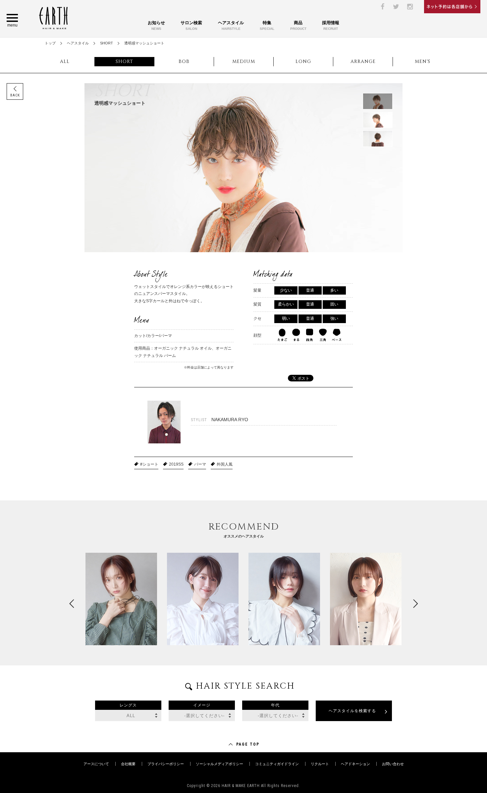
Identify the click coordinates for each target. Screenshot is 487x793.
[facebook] (382, 7)
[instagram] (410, 7)
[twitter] (396, 7)
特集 (267, 25)
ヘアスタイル (231, 25)
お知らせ (156, 25)
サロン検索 (191, 25)
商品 (298, 25)
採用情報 (330, 25)
